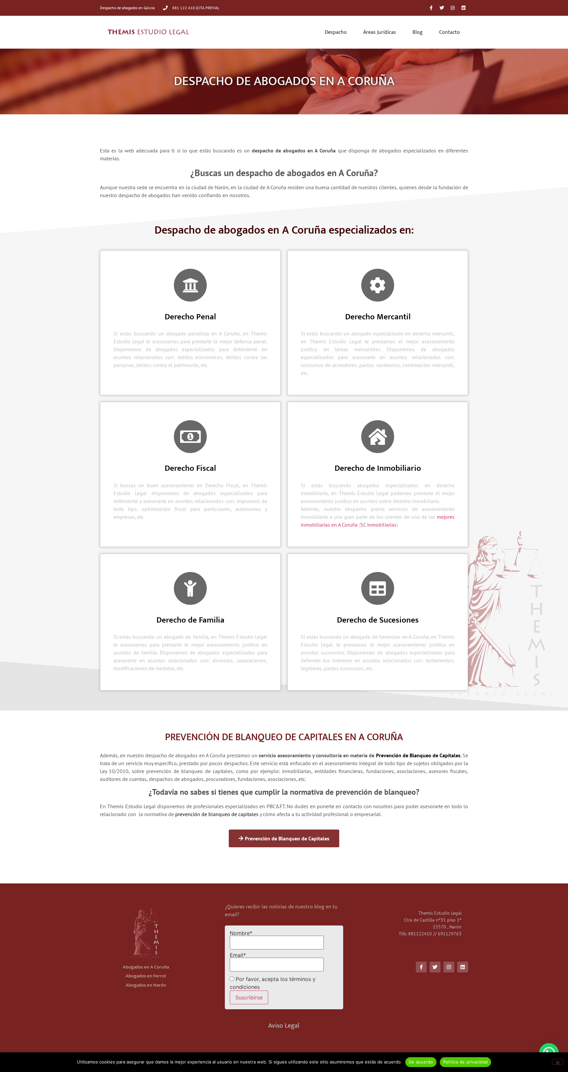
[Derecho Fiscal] (190, 436)
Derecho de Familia (190, 620)
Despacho (336, 32)
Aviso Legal (283, 1025)
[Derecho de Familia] (190, 588)
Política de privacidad (465, 1061)
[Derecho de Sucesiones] (377, 588)
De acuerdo (421, 1061)
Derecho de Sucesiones (378, 620)
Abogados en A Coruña (146, 967)
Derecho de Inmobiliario (378, 468)
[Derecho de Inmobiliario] (377, 436)
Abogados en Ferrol (146, 976)
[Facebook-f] (431, 7)
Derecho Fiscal (190, 468)
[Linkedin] (463, 7)
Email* (238, 955)
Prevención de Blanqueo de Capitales (418, 755)
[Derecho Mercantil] (377, 285)
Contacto (449, 32)
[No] (557, 1062)
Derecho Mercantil (378, 317)
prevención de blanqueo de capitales (216, 814)
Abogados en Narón (146, 985)
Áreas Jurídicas (379, 32)
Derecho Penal (190, 317)
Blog (418, 32)
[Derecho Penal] (190, 285)
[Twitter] (441, 7)
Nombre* (241, 933)
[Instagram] (452, 7)
